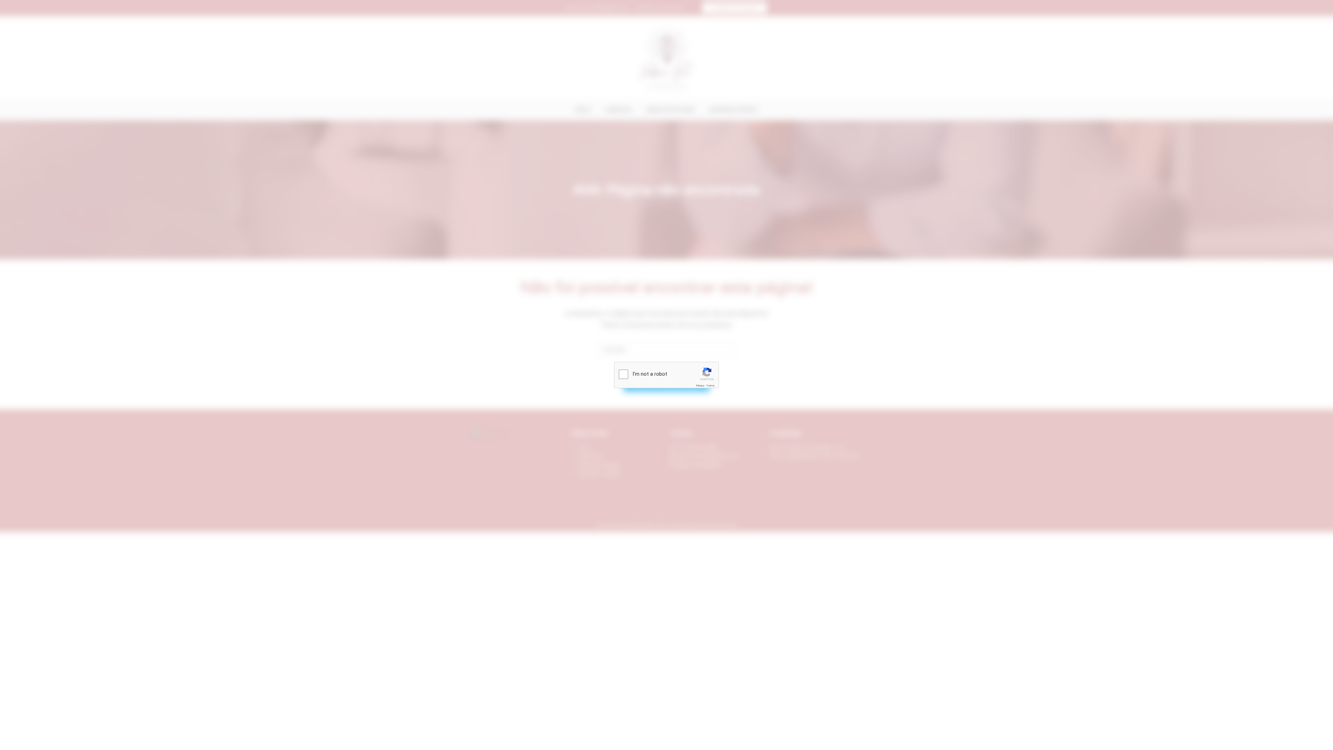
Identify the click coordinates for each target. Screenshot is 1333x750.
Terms (710, 385)
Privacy (700, 385)
